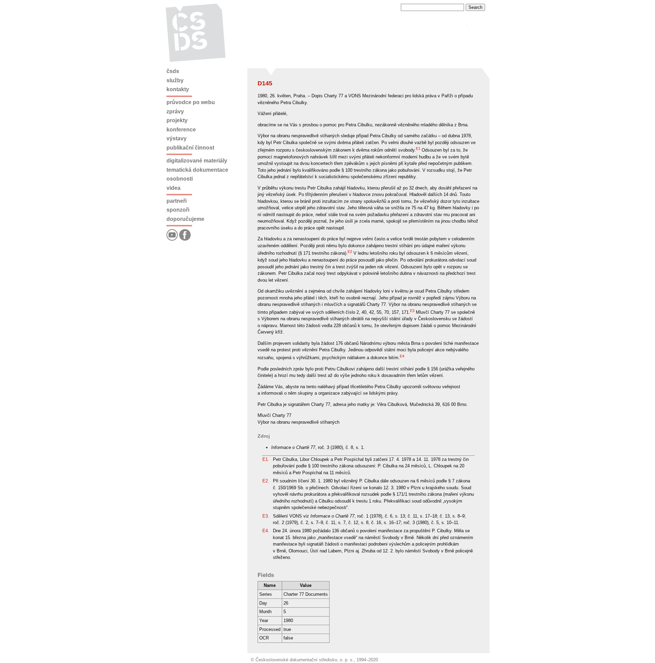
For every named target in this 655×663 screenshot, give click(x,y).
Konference (181, 129)
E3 (412, 311)
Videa (173, 188)
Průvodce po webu (190, 102)
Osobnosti (179, 179)
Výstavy (176, 138)
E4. (265, 530)
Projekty (177, 120)
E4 (402, 356)
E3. (265, 516)
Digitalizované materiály (196, 161)
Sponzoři (177, 210)
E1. (265, 459)
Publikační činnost (190, 148)
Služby (175, 80)
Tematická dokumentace (197, 170)
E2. (265, 480)
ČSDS (172, 71)
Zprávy (175, 111)
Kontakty (177, 89)
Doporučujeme (185, 219)
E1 (418, 148)
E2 (350, 252)
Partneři (176, 201)
